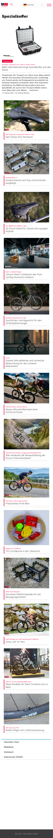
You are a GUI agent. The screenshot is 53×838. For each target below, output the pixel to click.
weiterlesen (34, 90)
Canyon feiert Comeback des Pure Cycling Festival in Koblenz (24, 275)
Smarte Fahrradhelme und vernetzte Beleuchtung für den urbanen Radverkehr (25, 362)
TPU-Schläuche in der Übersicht (23, 550)
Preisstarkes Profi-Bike (17, 502)
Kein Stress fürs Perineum (20, 136)
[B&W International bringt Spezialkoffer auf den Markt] (26, 42)
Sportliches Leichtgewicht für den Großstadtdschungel (24, 321)
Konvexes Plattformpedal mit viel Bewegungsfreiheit (23, 594)
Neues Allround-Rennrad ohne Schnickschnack (22, 409)
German (30, 5)
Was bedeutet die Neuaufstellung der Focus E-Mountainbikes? (25, 455)
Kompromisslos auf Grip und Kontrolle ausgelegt (26, 180)
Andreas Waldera (23, 93)
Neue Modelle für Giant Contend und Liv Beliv (27, 684)
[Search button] (11, 4)
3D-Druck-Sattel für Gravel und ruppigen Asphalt (27, 229)
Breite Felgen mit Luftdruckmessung (25, 729)
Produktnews (7, 61)
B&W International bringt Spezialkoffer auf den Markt (26, 67)
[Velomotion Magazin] (5, 5)
